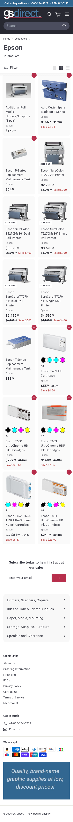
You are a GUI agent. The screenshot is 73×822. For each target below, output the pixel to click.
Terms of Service (13, 697)
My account (10, 703)
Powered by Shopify (39, 813)
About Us (9, 663)
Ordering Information (16, 669)
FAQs (6, 680)
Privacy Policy (12, 686)
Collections (21, 38)
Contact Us (10, 691)
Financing (9, 674)
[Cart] (57, 14)
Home (7, 38)
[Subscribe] (59, 578)
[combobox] (36, 26)
